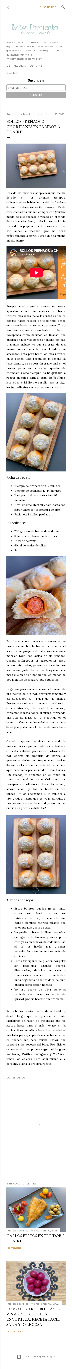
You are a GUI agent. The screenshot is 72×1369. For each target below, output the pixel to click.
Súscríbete (36, 80)
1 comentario (13, 1247)
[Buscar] (63, 6)
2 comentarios (14, 1331)
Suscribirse (48, 7)
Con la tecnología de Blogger (39, 1356)
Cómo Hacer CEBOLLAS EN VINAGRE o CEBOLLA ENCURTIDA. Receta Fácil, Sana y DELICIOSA (33, 1316)
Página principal (20, 66)
